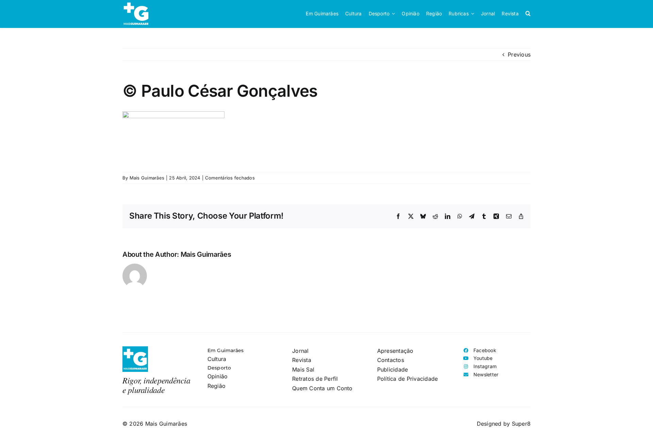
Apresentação (395, 350)
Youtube (483, 358)
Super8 (521, 423)
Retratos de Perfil (315, 378)
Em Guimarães (225, 350)
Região (216, 385)
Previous (519, 54)
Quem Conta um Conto (322, 388)
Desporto (219, 368)
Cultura (217, 359)
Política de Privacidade (407, 378)
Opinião (217, 376)
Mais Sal (303, 369)
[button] (528, 13)
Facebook (484, 350)
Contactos (390, 360)
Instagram (485, 366)
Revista (301, 360)
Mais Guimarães (147, 177)
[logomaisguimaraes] (135, 349)
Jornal (300, 350)
